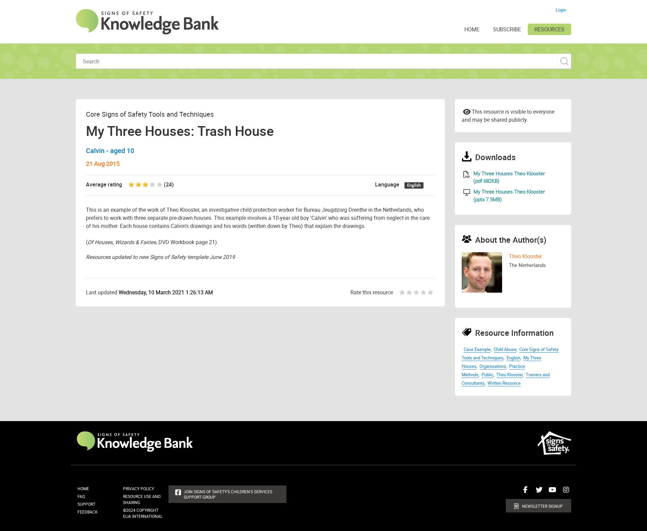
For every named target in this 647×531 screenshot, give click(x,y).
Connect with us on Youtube (551, 492)
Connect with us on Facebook (524, 492)
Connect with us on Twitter (537, 492)
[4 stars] (424, 292)
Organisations (493, 366)
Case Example (477, 349)
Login (561, 10)
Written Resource (504, 383)
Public (487, 375)
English (513, 358)
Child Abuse (505, 349)
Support (86, 504)
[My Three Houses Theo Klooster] (467, 175)
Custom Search (564, 61)
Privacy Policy (138, 488)
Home (83, 488)
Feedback (88, 511)
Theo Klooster (525, 256)
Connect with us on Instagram (564, 492)
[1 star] (400, 292)
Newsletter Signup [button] (542, 506)
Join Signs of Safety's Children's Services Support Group (228, 494)
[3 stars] (417, 292)
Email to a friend (467, 111)
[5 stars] (431, 292)
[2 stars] (409, 292)
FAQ (81, 496)
